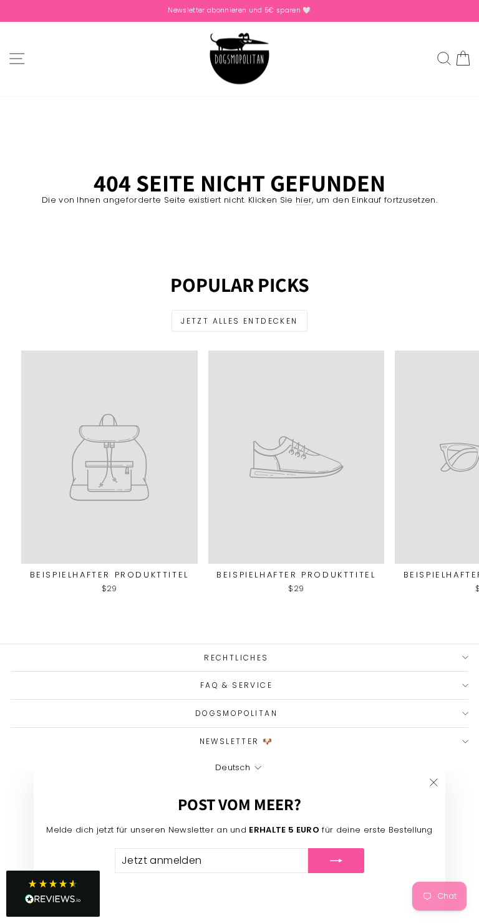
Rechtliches (236, 657)
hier (304, 200)
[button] (53, 894)
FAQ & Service (236, 685)
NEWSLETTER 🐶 (237, 741)
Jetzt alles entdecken (239, 321)
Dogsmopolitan (236, 713)
